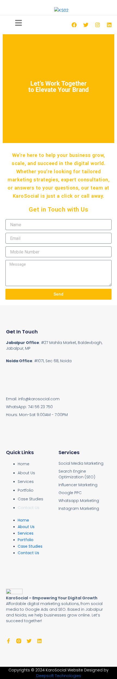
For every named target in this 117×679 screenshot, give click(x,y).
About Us (26, 473)
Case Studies (30, 499)
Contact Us (28, 507)
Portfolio (25, 490)
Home (23, 464)
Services (26, 481)
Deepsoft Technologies (58, 675)
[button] (18, 23)
